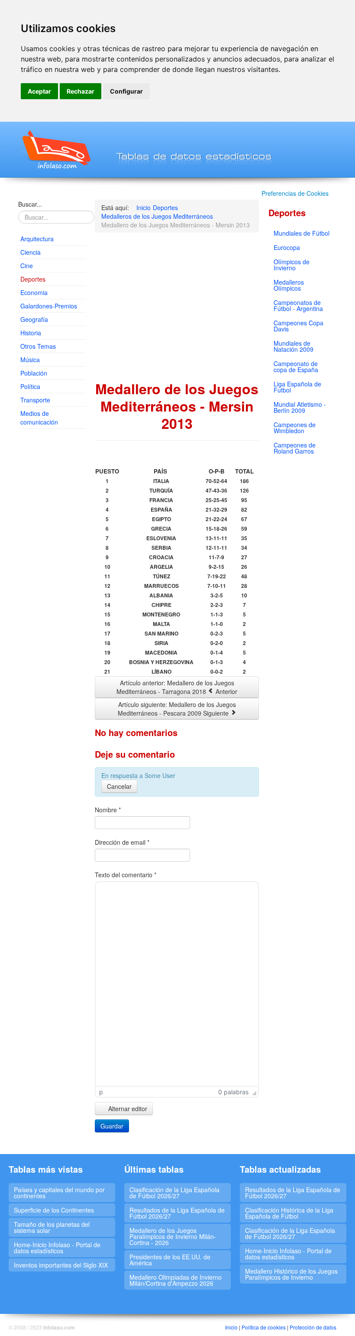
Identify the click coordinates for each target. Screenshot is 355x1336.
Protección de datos (313, 1327)
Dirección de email (122, 842)
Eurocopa (287, 247)
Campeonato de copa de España (296, 366)
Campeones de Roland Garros (295, 448)
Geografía (34, 319)
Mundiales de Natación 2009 (293, 346)
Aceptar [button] (39, 91)
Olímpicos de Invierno (292, 264)
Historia (30, 332)
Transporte (35, 400)
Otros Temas (38, 346)
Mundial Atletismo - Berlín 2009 (300, 407)
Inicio (231, 1327)
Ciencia (30, 252)
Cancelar (119, 786)
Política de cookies (264, 1327)
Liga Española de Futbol (297, 386)
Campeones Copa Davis (298, 325)
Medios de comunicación (39, 417)
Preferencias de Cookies (295, 193)
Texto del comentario (125, 874)
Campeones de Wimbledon (295, 427)
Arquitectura (37, 238)
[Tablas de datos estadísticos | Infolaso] (55, 149)
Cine (26, 265)
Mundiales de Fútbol (301, 233)
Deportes (32, 279)
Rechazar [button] (80, 91)
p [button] (101, 1092)
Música (30, 359)
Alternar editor (126, 1108)
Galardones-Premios (48, 306)
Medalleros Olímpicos (289, 285)
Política (30, 386)
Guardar (111, 1126)
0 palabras (233, 1092)
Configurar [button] (126, 91)
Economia (34, 292)
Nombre (108, 809)
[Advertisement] (52, 567)
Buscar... (30, 204)
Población (33, 373)
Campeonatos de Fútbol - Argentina (298, 305)
